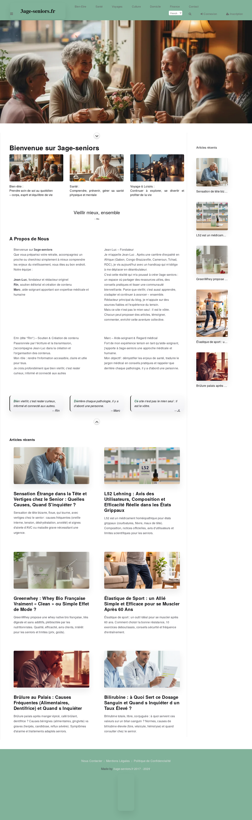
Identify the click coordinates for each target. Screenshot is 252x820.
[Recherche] (190, 13)
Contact (194, 6)
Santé (99, 6)
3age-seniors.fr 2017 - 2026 (131, 769)
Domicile (155, 6)
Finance (175, 6)
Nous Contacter (91, 761)
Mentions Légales (118, 761)
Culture (136, 6)
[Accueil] (37, 6)
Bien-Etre (80, 6)
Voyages (117, 6)
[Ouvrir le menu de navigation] (11, 13)
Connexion (210, 14)
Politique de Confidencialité (152, 761)
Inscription (236, 14)
